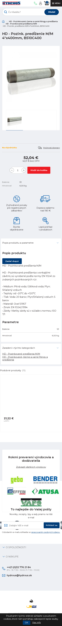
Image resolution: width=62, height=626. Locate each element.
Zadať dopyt (12, 261)
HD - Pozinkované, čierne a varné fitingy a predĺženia (33, 21)
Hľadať (51, 12)
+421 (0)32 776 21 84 (19, 567)
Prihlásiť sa (51, 525)
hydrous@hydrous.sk (19, 575)
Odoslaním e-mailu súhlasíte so (31, 532)
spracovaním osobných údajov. (45, 532)
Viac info (36, 622)
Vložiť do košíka (38, 170)
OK (26, 622)
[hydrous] (11, 3)
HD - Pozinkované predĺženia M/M (21, 24)
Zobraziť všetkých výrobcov (31, 466)
